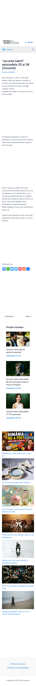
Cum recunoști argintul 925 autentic (16, 483)
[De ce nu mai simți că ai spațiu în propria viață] (18, 574)
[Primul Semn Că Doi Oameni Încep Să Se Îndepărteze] (18, 523)
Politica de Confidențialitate (18, 668)
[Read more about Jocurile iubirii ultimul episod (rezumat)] (18, 339)
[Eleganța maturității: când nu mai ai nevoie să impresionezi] (18, 600)
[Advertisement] (18, 19)
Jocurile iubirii (10, 355)
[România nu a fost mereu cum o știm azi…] (18, 441)
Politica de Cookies (18, 664)
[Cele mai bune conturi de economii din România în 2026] (18, 496)
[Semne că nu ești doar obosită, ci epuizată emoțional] (18, 549)
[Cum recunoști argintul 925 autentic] (18, 469)
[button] (33, 49)
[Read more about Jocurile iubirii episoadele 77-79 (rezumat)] (18, 401)
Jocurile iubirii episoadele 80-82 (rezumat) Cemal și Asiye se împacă (17, 382)
